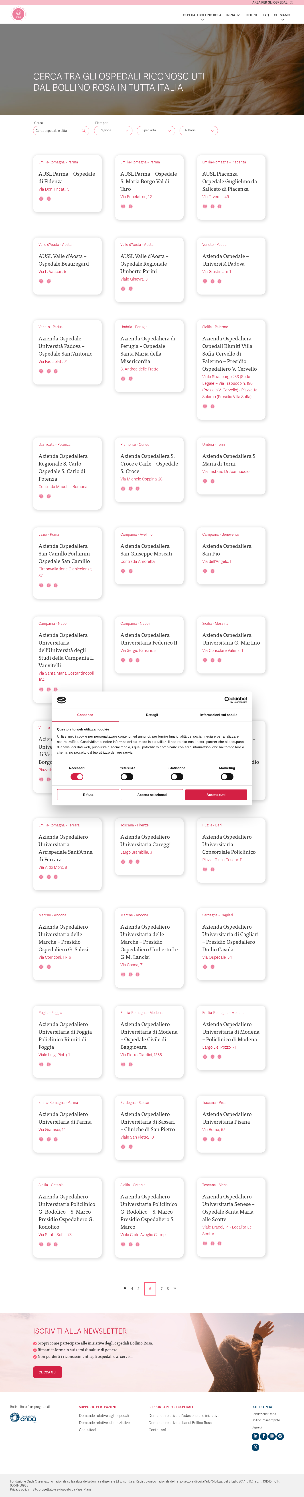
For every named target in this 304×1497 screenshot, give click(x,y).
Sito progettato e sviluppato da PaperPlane (62, 1489)
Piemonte (128, 444)
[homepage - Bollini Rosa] (18, 14)
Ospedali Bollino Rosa (202, 15)
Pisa (222, 1102)
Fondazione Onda (264, 1414)
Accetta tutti (216, 795)
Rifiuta (88, 795)
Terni (221, 444)
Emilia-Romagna (52, 162)
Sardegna (210, 915)
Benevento (230, 534)
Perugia (141, 327)
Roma (54, 534)
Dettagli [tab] (152, 715)
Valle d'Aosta (49, 244)
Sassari (144, 1102)
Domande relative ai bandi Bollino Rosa (180, 1423)
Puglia (207, 825)
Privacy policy (19, 1489)
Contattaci (87, 1430)
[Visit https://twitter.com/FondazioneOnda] (255, 1447)
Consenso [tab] (85, 715)
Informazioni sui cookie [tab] (218, 715)
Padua (222, 244)
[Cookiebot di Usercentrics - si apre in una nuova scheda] (227, 700)
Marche (45, 915)
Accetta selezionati (152, 795)
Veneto (208, 244)
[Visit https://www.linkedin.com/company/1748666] (255, 1436)
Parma (73, 162)
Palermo (221, 327)
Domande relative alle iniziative (104, 1423)
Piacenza (238, 162)
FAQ (266, 15)
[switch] (127, 776)
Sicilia (207, 327)
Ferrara (74, 825)
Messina (221, 623)
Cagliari (227, 915)
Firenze (143, 825)
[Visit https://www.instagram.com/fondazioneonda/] (272, 1436)
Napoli (63, 623)
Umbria (126, 327)
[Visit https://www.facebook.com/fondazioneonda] (263, 1436)
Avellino (146, 534)
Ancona (60, 915)
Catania (57, 1185)
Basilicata (47, 444)
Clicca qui (48, 1372)
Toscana (127, 825)
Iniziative (233, 15)
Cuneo (144, 444)
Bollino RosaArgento (266, 1420)
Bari (218, 825)
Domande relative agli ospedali (104, 1416)
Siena (223, 1185)
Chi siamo (282, 15)
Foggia (56, 1013)
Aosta (67, 244)
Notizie (252, 15)
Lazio (43, 534)
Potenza (64, 444)
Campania (128, 534)
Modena (156, 1013)
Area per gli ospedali (270, 2)
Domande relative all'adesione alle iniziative (184, 1416)
